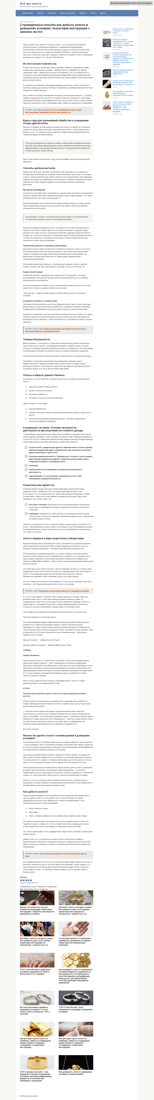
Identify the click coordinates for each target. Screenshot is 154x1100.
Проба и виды (27, 13)
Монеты (83, 13)
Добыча (40, 13)
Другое (103, 13)
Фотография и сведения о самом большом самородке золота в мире (123, 93)
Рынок (93, 13)
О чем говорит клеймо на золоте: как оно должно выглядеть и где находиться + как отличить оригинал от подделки (123, 106)
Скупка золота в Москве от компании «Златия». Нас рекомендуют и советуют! (123, 82)
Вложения (52, 13)
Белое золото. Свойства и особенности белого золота (123, 31)
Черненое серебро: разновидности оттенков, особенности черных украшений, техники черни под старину (123, 43)
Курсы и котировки (67, 13)
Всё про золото (30, 3)
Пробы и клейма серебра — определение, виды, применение (123, 72)
